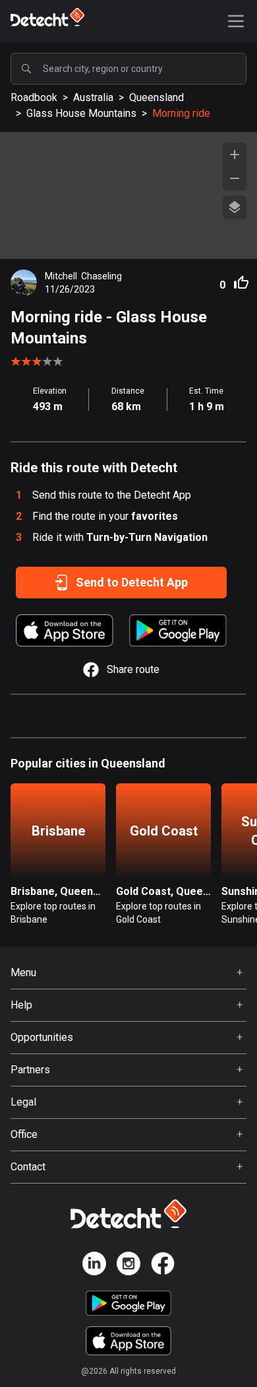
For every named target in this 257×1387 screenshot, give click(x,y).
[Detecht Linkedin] (94, 1266)
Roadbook (34, 97)
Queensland (156, 97)
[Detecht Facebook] (163, 1266)
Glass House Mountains (81, 113)
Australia (93, 97)
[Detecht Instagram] (128, 1266)
